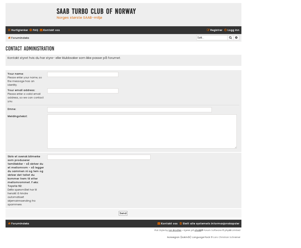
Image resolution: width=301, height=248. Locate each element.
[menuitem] (33, 30)
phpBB (198, 230)
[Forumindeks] (30, 14)
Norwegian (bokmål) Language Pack (188, 237)
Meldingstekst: (18, 116)
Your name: (16, 73)
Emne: (12, 109)
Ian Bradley (175, 230)
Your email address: (21, 90)
